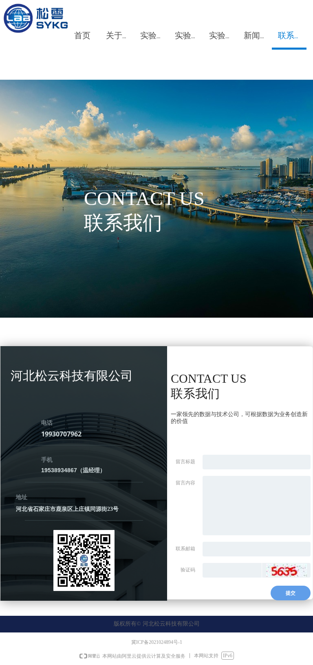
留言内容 (185, 483)
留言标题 (185, 461)
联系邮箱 (185, 549)
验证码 (188, 570)
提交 (290, 593)
